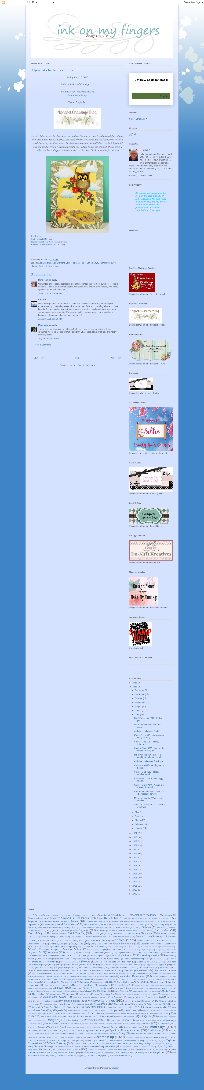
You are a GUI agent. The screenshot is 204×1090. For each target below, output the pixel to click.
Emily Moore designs (45, 959)
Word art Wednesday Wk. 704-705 (46, 244)
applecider (140, 921)
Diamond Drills (63, 263)
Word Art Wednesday (68, 1055)
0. (28, 915)
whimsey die (142, 1052)
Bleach (171, 928)
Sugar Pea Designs (70, 1040)
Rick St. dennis (141, 1020)
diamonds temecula (94, 950)
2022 (135, 841)
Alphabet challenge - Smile (146, 731)
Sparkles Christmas (95, 1030)
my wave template (49, 1004)
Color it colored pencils (121, 937)
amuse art (164, 918)
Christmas (146, 933)
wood (52, 1055)
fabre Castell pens (160, 959)
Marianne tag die (140, 991)
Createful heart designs (151, 944)
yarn (82, 1056)
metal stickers (134, 994)
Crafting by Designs (58, 944)
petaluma (145, 1010)
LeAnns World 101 (106, 985)
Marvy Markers (38, 994)
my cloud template (69, 1000)
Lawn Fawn (88, 985)
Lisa (40, 299)
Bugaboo (84, 930)
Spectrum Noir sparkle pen (124, 1030)
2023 (135, 837)
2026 (135, 683)
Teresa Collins (80, 1043)
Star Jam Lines (166, 1037)
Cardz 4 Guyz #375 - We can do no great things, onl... (149, 749)
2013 (135, 878)
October (139, 698)
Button (99, 930)
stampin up (104, 263)
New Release (65, 1004)
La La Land (48, 985)
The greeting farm (162, 1044)
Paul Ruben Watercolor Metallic (152, 1007)
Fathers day (36, 962)
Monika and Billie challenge (95, 997)
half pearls (41, 970)
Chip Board (132, 933)
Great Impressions (147, 967)
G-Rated (150, 962)
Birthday (146, 927)
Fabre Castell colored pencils (136, 959)
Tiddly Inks (32, 1049)
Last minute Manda (70, 985)
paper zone (112, 1007)
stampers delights (67, 1037)
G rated (140, 962)
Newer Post (38, 358)
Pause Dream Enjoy (43, 1010)
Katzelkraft (48, 982)
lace (57, 985)
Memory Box (108, 994)
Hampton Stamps (70, 970)
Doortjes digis (113, 953)
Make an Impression (74, 991)
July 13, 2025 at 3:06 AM (49, 339)
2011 (135, 886)
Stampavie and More (139, 1033)
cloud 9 (34, 937)
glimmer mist (153, 965)
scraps (82, 263)
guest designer (163, 968)
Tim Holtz (43, 1049)
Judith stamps (122, 979)
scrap (122, 1023)
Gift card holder (106, 965)
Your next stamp (94, 1055)
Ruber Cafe (86, 1023)
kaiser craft (151, 979)
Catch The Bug (76, 933)
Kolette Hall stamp (125, 982)
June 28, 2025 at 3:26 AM (50, 319)
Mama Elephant (120, 991)
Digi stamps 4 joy (132, 950)
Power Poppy (127, 1013)
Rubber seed (52, 1023)
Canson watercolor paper (133, 931)
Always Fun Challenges (75, 918)
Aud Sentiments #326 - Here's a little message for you (149, 792)
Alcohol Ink (105, 915)
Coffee (78, 937)
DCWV (32, 949)
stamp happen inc (86, 1033)
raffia (30, 1020)
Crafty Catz (76, 943)
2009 (135, 894)
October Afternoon (154, 1004)
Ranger (75, 263)
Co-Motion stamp (62, 937)
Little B (89, 988)
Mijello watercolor (167, 994)
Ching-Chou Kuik (114, 933)
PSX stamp (105, 1016)
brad (58, 930)
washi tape (74, 1052)
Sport (170, 1030)
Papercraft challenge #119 (42, 242)
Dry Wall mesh (169, 952)
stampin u (89, 1037)
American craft (143, 918)
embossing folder (120, 955)
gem (50, 965)
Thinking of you (156, 1046)
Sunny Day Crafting (94, 1040)
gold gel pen (59, 967)
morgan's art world (135, 997)
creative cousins (43, 947)
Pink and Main (35, 1013)
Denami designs (50, 949)
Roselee (153, 1020)
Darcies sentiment (167, 947)
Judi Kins (108, 979)
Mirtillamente (33, 997)
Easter (49, 956)
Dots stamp (126, 953)
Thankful (113, 1043)
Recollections (73, 1020)
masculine (70, 994)
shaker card (71, 1027)
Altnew (53, 918)
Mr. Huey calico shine (46, 1001)
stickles (52, 1040)
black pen (162, 928)
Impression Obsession (52, 976)
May (137, 812)
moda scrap (77, 997)
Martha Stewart (169, 991)
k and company (138, 979)
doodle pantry (84, 953)
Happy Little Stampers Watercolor (133, 970)
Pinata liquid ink (170, 1010)
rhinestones (114, 1020)
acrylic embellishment (71, 915)
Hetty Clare (37, 973)
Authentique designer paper (96, 924)
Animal (75, 921)
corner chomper (145, 941)
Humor (155, 973)
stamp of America (102, 1033)
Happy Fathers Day (105, 970)
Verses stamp (162, 1049)
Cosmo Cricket (164, 940)
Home (77, 358)
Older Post (116, 358)
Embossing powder (148, 955)
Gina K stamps (134, 965)
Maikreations (44, 325)
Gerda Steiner (72, 964)
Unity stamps (121, 1049)
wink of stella (39, 1055)
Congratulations (88, 941)
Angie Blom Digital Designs (54, 921)
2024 (135, 833)
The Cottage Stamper (142, 1043)
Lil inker (59, 988)
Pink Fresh (49, 1013)
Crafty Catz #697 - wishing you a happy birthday (149, 736)
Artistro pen (49, 924)
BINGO (109, 927)
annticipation (128, 921)
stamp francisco (69, 1033)
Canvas (149, 931)
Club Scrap (45, 937)
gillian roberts (120, 965)
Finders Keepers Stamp (69, 962)
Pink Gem (81, 1013)
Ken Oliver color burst (66, 982)
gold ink (71, 968)
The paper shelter (107, 1046)
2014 (135, 874)
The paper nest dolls (86, 1046)
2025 (135, 687)
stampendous (159, 1033)
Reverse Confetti (93, 1020)
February (139, 824)
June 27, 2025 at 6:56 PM (50, 293)
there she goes (140, 1046)
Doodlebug (98, 952)
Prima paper (46, 1016)
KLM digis (97, 982)
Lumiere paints (166, 988)
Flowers (85, 961)
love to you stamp (135, 988)
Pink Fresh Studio (66, 1013)
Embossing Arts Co (98, 956)
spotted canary (33, 1033)
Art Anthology (164, 921)
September (140, 702)
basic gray (144, 924)
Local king (119, 988)
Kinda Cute (84, 982)
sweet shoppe (130, 1041)
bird (137, 928)
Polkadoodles (93, 1013)
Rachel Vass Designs (166, 1016)
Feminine (51, 962)
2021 (135, 845)
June (137, 714)
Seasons (41, 1027)
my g (127, 1001)
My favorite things (101, 1000)
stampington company (134, 1037)
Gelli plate (171, 962)
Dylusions (36, 955)
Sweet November (115, 1041)
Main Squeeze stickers (54, 991)
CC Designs (98, 933)
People (114, 1010)
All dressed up (122, 915)
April (137, 816)
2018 (135, 857)
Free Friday (126, 962)
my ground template (141, 1001)
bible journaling (71, 927)
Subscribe (164, 96)
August (138, 706)
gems (58, 964)
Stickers (42, 1041)
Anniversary (114, 921)
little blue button (103, 988)
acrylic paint (91, 915)
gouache (112, 967)
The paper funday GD (66, 1046)
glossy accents (42, 967)
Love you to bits (151, 988)
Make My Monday (96, 991)
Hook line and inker (98, 973)
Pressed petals (155, 1013)
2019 (135, 853)
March (138, 820)
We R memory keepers (125, 1052)
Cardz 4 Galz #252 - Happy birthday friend (146, 773)
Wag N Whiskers (60, 1052)
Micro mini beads (149, 994)
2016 (135, 865)
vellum (134, 1049)
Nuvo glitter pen (121, 1004)
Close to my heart (167, 933)
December (140, 690)
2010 (135, 890)
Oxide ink (36, 1007)
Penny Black (100, 1010)
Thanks (124, 1043)
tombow (56, 1049)
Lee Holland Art (124, 985)
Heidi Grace (159, 970)
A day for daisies (52, 915)
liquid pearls (77, 988)
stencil (31, 1040)
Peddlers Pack (86, 1010)
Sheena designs (93, 1027)
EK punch (82, 956)
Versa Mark (146, 1049)
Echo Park (60, 955)
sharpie (81, 1027)
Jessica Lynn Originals (48, 979)
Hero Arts (172, 970)
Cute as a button (96, 947)
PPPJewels (141, 1013)
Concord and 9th (68, 941)
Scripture (31, 1027)
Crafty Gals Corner (99, 944)
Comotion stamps (48, 941)
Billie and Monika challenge (93, 928)
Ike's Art (166, 973)
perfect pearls (131, 1010)
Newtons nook (82, 1004)
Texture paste (98, 1043)
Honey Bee (81, 973)
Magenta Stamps (35, 991)
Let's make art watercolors (161, 985)
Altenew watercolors (37, 918)
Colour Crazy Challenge (149, 936)
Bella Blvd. (42, 927)
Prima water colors (63, 1016)
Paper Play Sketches (53, 1007)
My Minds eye (161, 1001)
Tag (159, 1040)
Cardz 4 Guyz (36, 933)
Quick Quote (144, 1016)
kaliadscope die (164, 979)
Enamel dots (63, 959)
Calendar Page (114, 930)
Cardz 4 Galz (162, 930)
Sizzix (44, 1030)
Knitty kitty (108, 982)
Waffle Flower (44, 1052)
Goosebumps (97, 967)
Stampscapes (151, 1037)
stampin (79, 1037)
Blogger (115, 1068)
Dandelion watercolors (149, 947)
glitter (163, 964)
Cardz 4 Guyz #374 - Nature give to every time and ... (149, 786)
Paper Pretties (73, 1007)
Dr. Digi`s (139, 952)
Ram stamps (39, 1020)
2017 (135, 861)
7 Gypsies (37, 915)
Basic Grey (159, 924)
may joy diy (84, 994)
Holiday (48, 973)
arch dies (150, 921)
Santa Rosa (98, 1023)
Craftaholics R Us (36, 944)
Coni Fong (105, 941)
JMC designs (68, 979)
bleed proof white (35, 930)
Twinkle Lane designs (96, 1049)
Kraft (138, 982)
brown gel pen (70, 931)
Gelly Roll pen (38, 965)
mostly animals (154, 997)
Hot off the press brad (118, 973)
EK (71, 955)
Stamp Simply (118, 1033)
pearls (60, 1010)
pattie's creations (126, 1007)
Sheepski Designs (110, 1027)
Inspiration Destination (132, 976)
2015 (135, 869)
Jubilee (98, 979)
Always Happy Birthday (108, 918)
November (140, 694)
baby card (130, 924)
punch (117, 1016)
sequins (54, 1027)
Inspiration (110, 976)
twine (77, 1049)
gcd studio (160, 962)
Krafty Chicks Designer (154, 982)
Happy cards (88, 970)
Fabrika (173, 959)
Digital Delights (147, 950)
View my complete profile (140, 175)
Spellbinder (154, 1030)
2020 (135, 849)
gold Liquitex (82, 967)
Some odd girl (58, 1030)
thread (170, 1046)
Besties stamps (56, 928)
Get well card (89, 964)
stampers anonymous (47, 1037)
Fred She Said (109, 962)
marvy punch (55, 994)
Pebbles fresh (73, 1010)
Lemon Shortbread (141, 985)
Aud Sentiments (67, 924)
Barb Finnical (44, 280)
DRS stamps (153, 953)
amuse (154, 918)
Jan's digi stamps (159, 976)
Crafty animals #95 (39, 239)
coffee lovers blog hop (96, 937)
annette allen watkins (95, 921)
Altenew (168, 915)
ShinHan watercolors (132, 1027)
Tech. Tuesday (57, 1043)
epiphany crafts (79, 959)
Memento (95, 994)
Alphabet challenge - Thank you (148, 761)
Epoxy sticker (95, 959)
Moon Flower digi (116, 997)
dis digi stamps (160, 950)
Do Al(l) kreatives (48, 952)
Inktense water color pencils (91, 976)
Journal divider (84, 979)
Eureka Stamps (113, 959)
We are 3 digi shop (105, 1052)
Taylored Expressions (49, 266)
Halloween (55, 970)
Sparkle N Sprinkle (76, 1030)
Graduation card (126, 967)
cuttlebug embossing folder (118, 947)
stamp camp (54, 1033)
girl (145, 965)
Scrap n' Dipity (134, 1023)
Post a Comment (43, 345)
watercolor (88, 1052)
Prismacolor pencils (86, 1016)
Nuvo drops (100, 1004)
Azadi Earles (118, 924)
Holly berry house (64, 973)
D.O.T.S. (134, 947)
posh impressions (111, 1013)
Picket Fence (157, 1010)
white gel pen (157, 1052)
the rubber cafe (125, 1046)
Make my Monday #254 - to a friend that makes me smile (148, 756)
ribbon (125, 1020)
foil (98, 962)
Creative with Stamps (62, 946)
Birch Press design (124, 927)
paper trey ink (92, 1007)
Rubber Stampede (71, 1023)
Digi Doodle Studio (112, 949)
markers (155, 991)
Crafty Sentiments (123, 943)
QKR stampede (128, 1016)
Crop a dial (82, 947)
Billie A (146, 150)
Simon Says (92, 263)
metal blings (121, 994)
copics (120, 940)
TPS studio (67, 1049)
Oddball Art (171, 1004)
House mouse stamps (139, 973)
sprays (44, 1033)
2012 (135, 882)
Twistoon (110, 1049)
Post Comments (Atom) (84, 365)
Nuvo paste (138, 1004)
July (137, 710)
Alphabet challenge (47, 263)
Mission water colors (54, 997)
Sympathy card (146, 1040)
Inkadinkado (72, 976)
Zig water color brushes (117, 1055)
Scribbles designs (165, 1023)
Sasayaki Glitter (111, 1023)
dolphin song (70, 953)
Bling (49, 930)
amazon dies (129, 918)
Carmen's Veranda (58, 934)
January (139, 828)
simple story (33, 1030)
